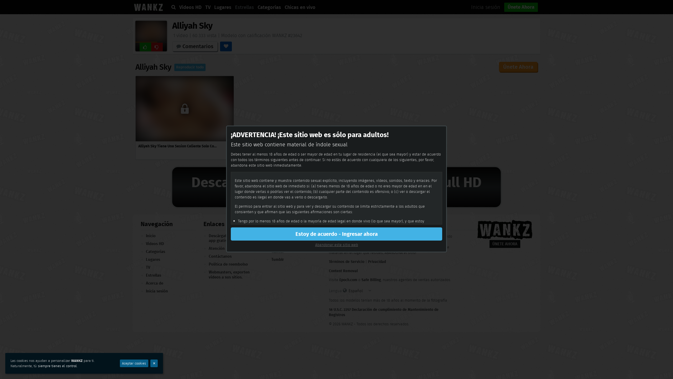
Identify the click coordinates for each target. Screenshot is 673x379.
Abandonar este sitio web (336, 244)
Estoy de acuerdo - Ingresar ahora (336, 234)
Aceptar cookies (134, 363)
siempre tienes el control (57, 365)
